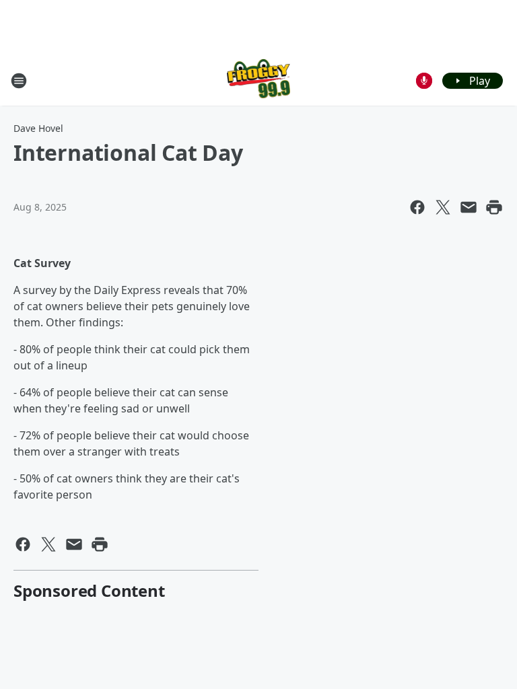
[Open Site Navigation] (19, 81)
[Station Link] (259, 80)
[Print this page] (494, 207)
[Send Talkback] (424, 81)
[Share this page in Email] (468, 207)
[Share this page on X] (443, 207)
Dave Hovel (38, 128)
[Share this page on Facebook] (417, 207)
